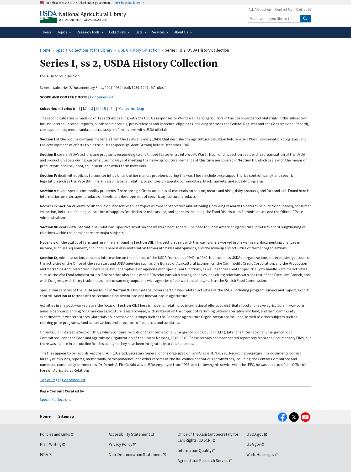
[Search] (305, 18)
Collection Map (132, 108)
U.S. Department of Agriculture (83, 19)
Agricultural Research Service (203, 460)
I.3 (91, 108)
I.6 (110, 108)
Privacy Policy (120, 444)
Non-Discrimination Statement (135, 454)
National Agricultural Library (92, 14)
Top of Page (49, 379)
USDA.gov (254, 434)
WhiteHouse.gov (260, 454)
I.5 (104, 108)
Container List (101, 97)
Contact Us (283, 9)
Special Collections (55, 399)
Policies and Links (55, 434)
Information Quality (195, 450)
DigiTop (302, 9)
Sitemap (66, 416)
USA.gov (253, 444)
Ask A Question (260, 9)
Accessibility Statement (129, 434)
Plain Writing (51, 444)
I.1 (78, 108)
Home (45, 416)
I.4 (98, 108)
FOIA (44, 454)
